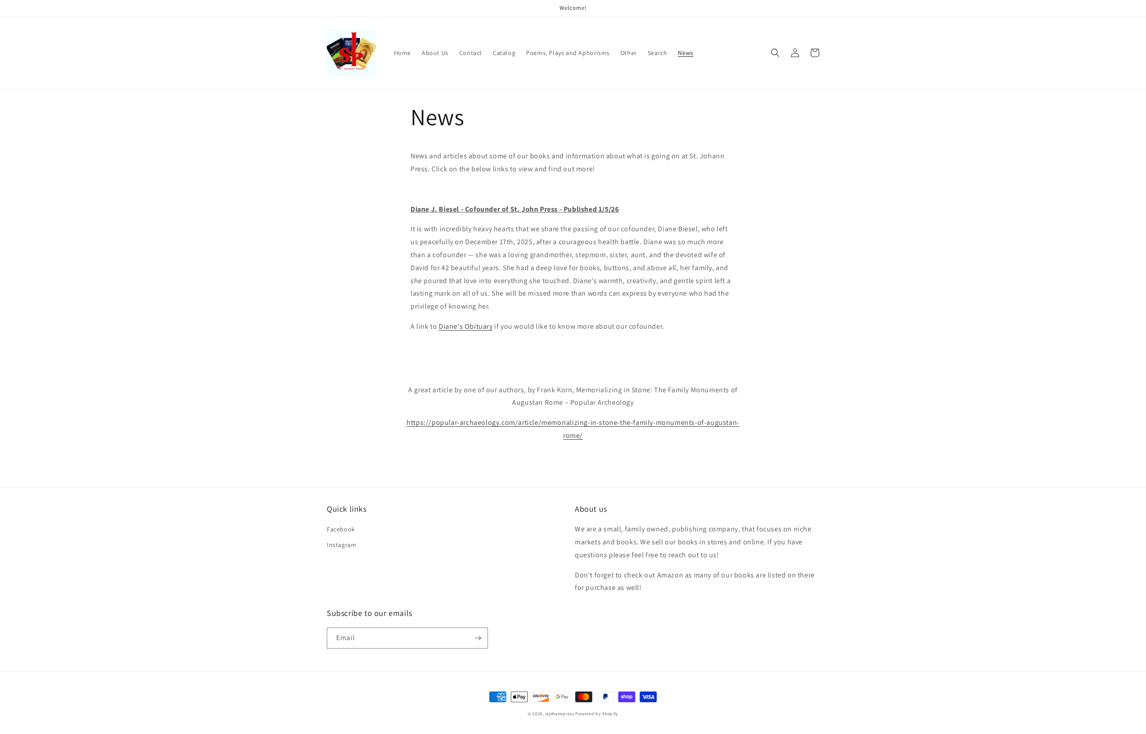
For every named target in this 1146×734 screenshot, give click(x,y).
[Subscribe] (477, 638)
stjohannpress (559, 714)
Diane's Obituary (466, 326)
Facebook (341, 529)
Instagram (341, 545)
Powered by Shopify (596, 714)
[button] (775, 53)
